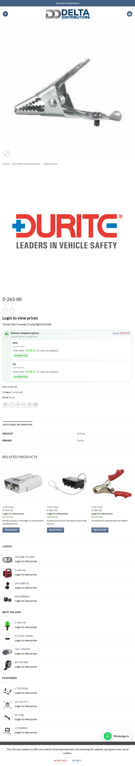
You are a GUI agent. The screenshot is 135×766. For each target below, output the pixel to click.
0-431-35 (7, 510)
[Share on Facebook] (11, 405)
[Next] (132, 501)
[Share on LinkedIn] (36, 405)
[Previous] (2, 501)
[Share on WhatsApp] (5, 405)
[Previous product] (12, 310)
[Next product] (5, 310)
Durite (12, 397)
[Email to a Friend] (24, 405)
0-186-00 (96, 510)
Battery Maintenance (26, 163)
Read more (11, 530)
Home (6, 163)
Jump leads (50, 163)
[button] (5, 14)
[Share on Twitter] (17, 405)
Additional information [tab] (17, 424)
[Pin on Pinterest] (30, 405)
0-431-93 (52, 510)
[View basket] (129, 14)
